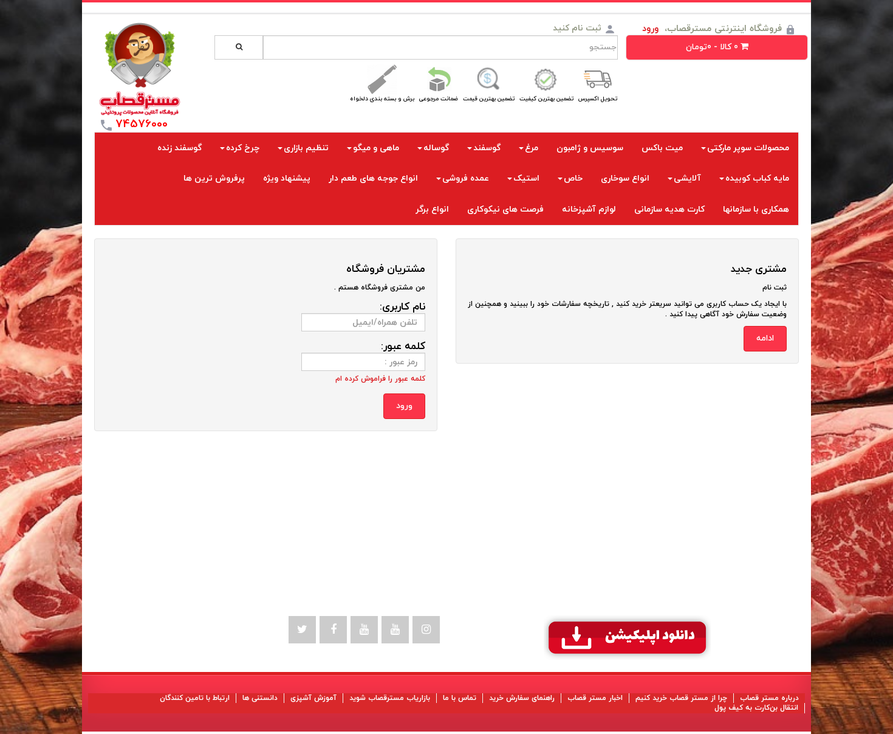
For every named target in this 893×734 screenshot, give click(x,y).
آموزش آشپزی (313, 698)
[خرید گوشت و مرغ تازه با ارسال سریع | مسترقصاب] (139, 69)
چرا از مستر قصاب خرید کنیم (681, 698)
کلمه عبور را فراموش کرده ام (380, 379)
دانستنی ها (260, 698)
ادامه (765, 338)
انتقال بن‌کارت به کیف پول (756, 708)
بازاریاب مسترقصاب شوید (389, 698)
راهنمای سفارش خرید (522, 698)
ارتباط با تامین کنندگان (195, 698)
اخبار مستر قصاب (595, 698)
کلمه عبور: (403, 347)
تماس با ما (459, 698)
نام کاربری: (402, 307)
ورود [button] (650, 29)
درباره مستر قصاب (769, 698)
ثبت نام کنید (577, 28)
